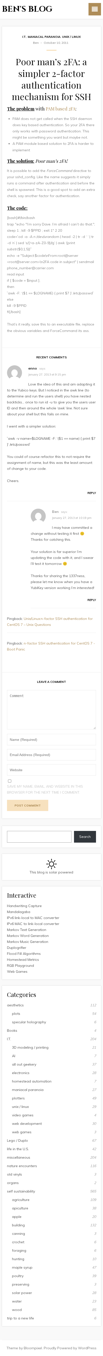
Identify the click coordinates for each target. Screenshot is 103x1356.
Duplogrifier (16, 947)
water (17, 1301)
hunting (18, 1259)
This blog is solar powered (51, 872)
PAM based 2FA (61, 109)
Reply (92, 493)
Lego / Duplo (17, 1140)
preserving (20, 1284)
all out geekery (24, 1064)
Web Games (17, 971)
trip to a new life (20, 1318)
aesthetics (15, 1005)
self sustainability (21, 1191)
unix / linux (71, 37)
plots (16, 1013)
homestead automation (32, 1081)
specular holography (29, 1022)
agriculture (21, 1199)
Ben (55, 511)
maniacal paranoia (44, 37)
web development (27, 1123)
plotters (18, 1098)
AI (13, 1056)
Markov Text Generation (26, 929)
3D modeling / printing (30, 1047)
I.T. (24, 37)
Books (12, 1030)
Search (85, 836)
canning (18, 1233)
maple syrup (22, 1267)
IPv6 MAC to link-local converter (33, 924)
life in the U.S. (18, 1149)
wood (17, 1309)
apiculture (20, 1208)
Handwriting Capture (24, 906)
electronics (21, 1073)
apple (17, 1216)
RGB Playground (20, 965)
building (18, 1225)
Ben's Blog (27, 9)
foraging (19, 1250)
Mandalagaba (18, 912)
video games (23, 1115)
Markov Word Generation (28, 935)
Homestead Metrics (23, 959)
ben (36, 43)
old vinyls (14, 1174)
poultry (18, 1276)
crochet (18, 1242)
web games (22, 1132)
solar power (22, 1293)
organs (13, 1183)
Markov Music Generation (27, 941)
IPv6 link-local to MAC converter (33, 918)
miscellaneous (18, 1157)
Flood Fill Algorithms (24, 953)
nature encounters (22, 1166)
